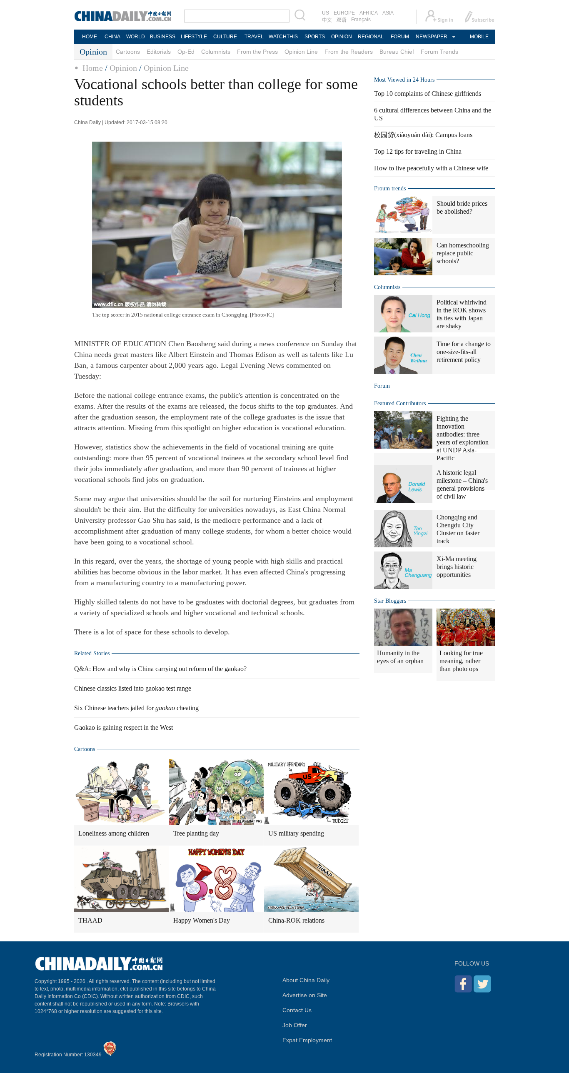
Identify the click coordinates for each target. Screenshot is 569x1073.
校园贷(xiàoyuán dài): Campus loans (423, 134)
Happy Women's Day (201, 920)
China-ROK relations (296, 920)
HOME (89, 37)
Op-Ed (186, 51)
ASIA (388, 13)
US (325, 13)
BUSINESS (162, 37)
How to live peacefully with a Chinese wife (431, 168)
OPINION (341, 37)
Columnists (215, 51)
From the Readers (348, 51)
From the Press (257, 51)
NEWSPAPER (431, 37)
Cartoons (128, 51)
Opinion (123, 67)
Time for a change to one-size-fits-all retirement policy (464, 351)
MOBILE (479, 37)
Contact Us (297, 1010)
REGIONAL (371, 37)
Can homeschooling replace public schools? (463, 253)
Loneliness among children (113, 833)
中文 (327, 20)
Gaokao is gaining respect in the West (123, 727)
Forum (382, 386)
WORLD (135, 37)
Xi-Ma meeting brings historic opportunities (457, 566)
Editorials (159, 51)
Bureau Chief (396, 51)
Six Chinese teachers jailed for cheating (136, 707)
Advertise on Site (304, 995)
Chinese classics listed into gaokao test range (132, 688)
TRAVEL (254, 37)
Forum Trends (439, 51)
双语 (342, 20)
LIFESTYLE (194, 37)
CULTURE (225, 37)
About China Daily (305, 980)
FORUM (400, 37)
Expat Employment (307, 1040)
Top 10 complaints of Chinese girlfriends (427, 93)
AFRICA (368, 13)
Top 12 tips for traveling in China (418, 151)
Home (92, 67)
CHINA (112, 37)
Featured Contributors (400, 403)
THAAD (90, 920)
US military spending (296, 833)
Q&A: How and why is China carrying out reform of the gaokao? (160, 668)
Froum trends (390, 188)
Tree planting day (196, 833)
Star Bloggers (390, 601)
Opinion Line (301, 51)
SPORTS (314, 37)
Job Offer (294, 1025)
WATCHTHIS (283, 37)
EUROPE (344, 13)
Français (361, 19)
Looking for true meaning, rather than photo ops (461, 660)
